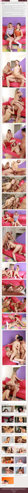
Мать (4, 402)
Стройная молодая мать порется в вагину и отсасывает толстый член (7, 465)
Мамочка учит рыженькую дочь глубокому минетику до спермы (19, 434)
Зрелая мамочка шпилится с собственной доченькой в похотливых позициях (7, 413)
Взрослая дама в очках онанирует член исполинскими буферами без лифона (20, 454)
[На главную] (5, 0)
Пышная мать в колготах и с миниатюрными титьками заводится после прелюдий (7, 424)
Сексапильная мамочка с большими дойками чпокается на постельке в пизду (7, 434)
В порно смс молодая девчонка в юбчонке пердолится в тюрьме (7, 454)
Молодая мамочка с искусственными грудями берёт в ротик (7, 475)
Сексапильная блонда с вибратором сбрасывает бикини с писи (20, 475)
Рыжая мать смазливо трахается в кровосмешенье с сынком (20, 465)
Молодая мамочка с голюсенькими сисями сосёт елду (20, 413)
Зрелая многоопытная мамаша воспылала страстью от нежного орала (20, 424)
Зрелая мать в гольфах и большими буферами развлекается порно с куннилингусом (20, 444)
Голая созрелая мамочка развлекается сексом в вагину (7, 485)
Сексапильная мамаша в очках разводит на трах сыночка (6, 444)
